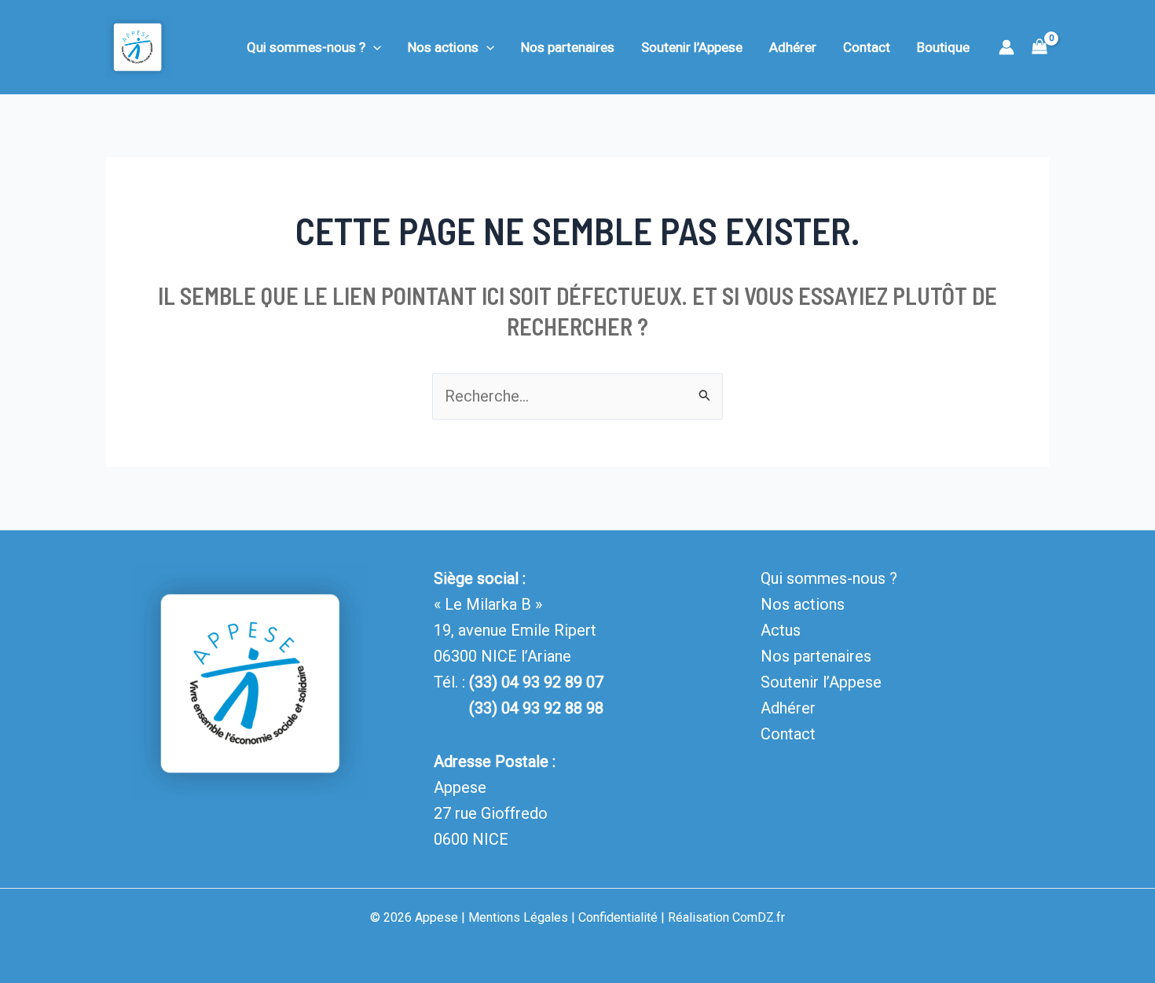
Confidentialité (618, 917)
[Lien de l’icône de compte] (1006, 47)
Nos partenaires (567, 47)
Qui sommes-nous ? (306, 47)
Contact (866, 47)
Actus (781, 630)
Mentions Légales (518, 917)
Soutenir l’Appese (691, 47)
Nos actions (443, 47)
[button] (373, 47)
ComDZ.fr (758, 917)
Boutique (943, 47)
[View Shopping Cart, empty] (1039, 48)
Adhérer (792, 47)
